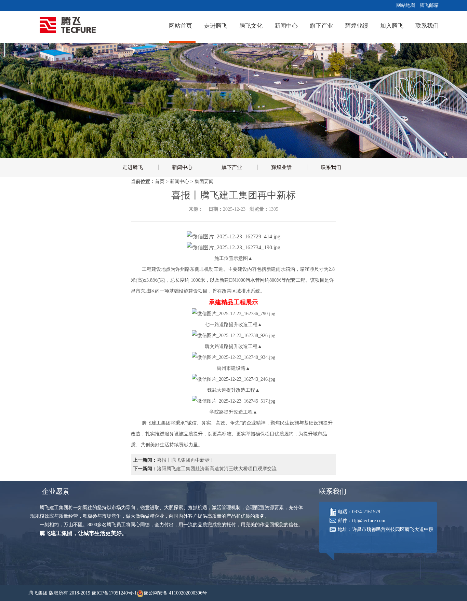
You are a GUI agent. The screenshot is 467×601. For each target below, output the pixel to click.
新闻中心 (286, 26)
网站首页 (180, 26)
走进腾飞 (215, 26)
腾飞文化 (251, 26)
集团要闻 (204, 181)
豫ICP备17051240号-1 (114, 593)
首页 (159, 181)
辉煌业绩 (356, 26)
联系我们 (427, 26)
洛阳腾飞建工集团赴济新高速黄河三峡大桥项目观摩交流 (217, 468)
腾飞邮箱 (428, 5)
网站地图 (404, 5)
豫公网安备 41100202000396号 (175, 593)
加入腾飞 (391, 26)
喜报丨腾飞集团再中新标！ (185, 460)
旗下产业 (321, 26)
